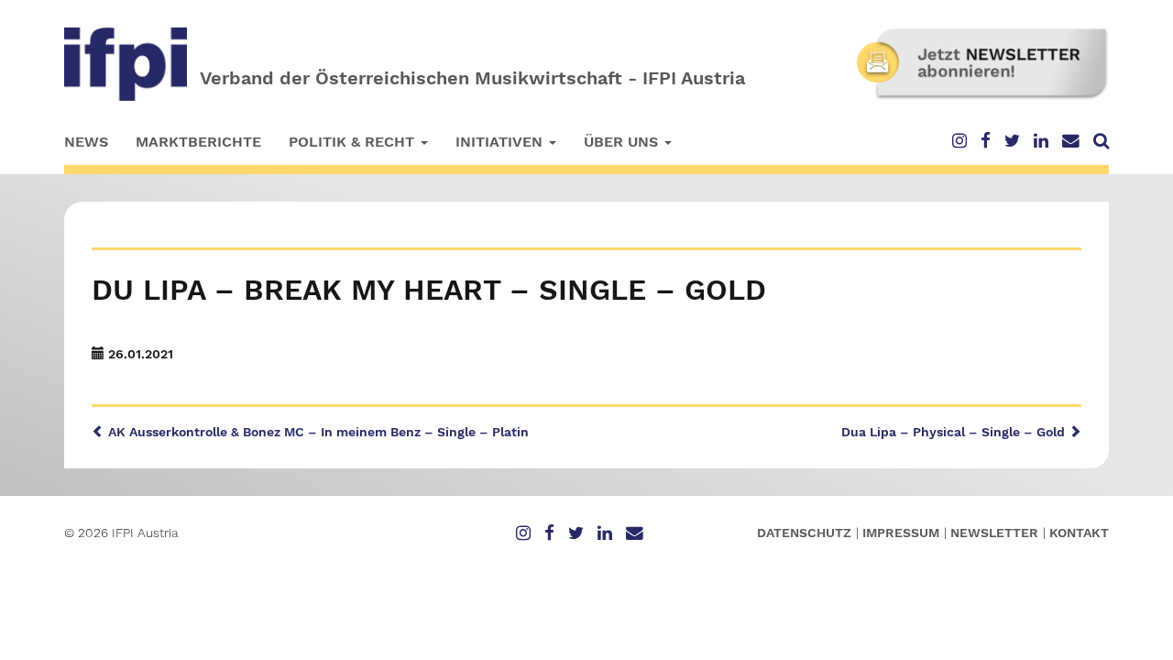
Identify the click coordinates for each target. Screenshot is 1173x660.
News (86, 141)
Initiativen (501, 141)
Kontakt (1079, 532)
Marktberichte (198, 141)
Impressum (900, 532)
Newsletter (994, 532)
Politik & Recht (354, 141)
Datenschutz (804, 532)
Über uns (623, 141)
